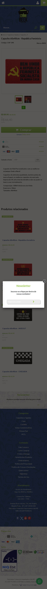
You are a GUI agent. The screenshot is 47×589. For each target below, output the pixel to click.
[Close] (44, 281)
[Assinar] (33, 302)
